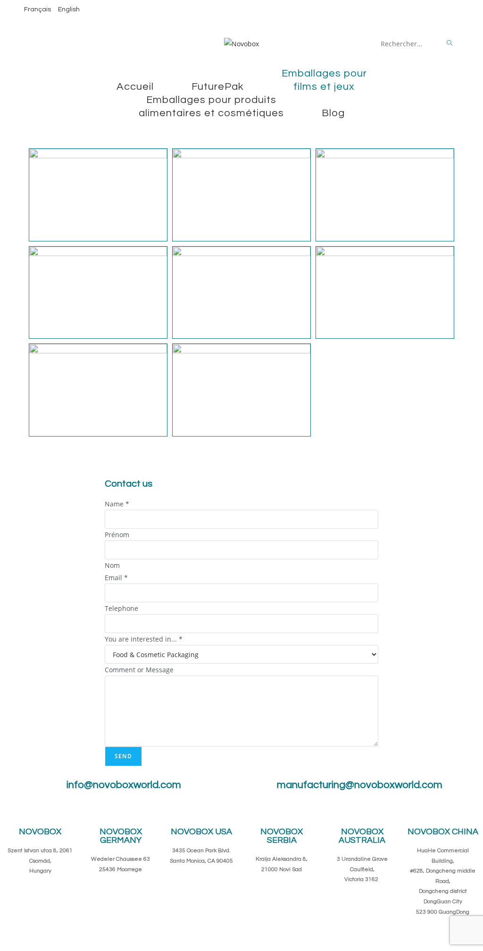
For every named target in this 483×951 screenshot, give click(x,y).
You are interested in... (144, 638)
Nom (112, 565)
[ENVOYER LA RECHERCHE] (450, 43)
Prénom (117, 534)
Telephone (121, 608)
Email (116, 577)
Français (37, 9)
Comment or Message (139, 669)
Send (123, 756)
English (69, 9)
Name (117, 503)
